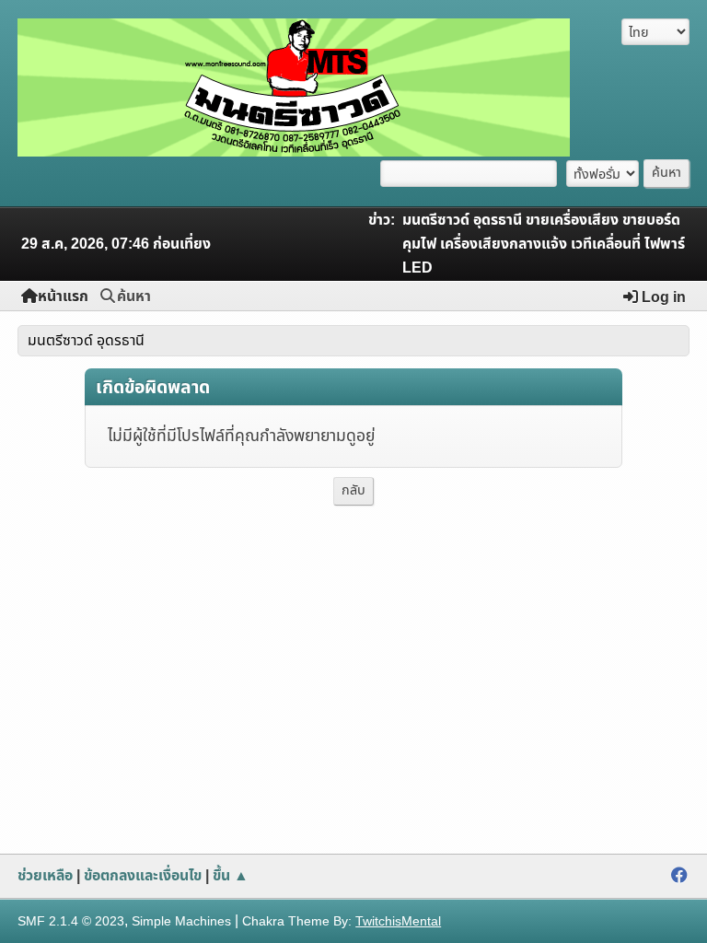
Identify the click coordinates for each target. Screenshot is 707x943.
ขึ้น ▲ (231, 876)
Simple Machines (181, 921)
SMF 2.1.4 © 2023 (70, 921)
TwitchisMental (398, 921)
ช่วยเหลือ (45, 876)
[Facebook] (679, 875)
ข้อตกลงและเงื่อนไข (143, 876)
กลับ (353, 490)
